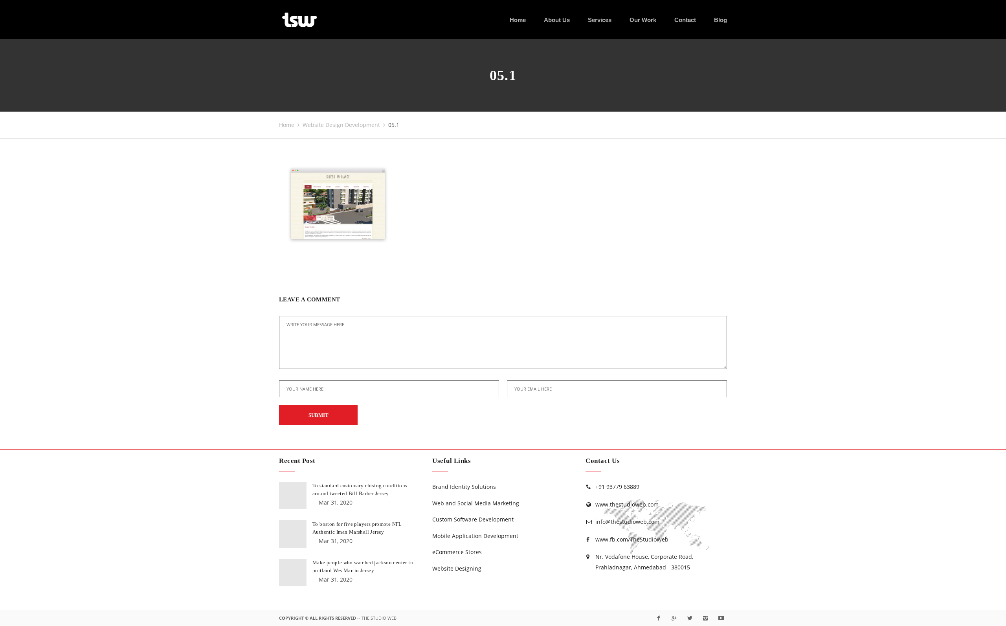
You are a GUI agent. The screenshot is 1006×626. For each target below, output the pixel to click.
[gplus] (674, 618)
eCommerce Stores (457, 552)
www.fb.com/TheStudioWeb (631, 539)
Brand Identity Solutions (464, 486)
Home (518, 20)
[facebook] (658, 618)
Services (599, 20)
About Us (557, 20)
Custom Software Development (473, 519)
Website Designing (456, 568)
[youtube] (721, 618)
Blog (720, 20)
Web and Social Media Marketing (475, 503)
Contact (685, 20)
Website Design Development (341, 125)
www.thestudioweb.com (627, 504)
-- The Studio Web (377, 618)
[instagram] (705, 618)
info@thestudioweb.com (627, 521)
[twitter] (690, 618)
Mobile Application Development (475, 536)
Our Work (643, 20)
